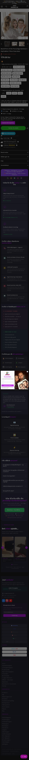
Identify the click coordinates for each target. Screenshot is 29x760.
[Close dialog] (27, 371)
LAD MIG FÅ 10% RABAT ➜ (8, 385)
